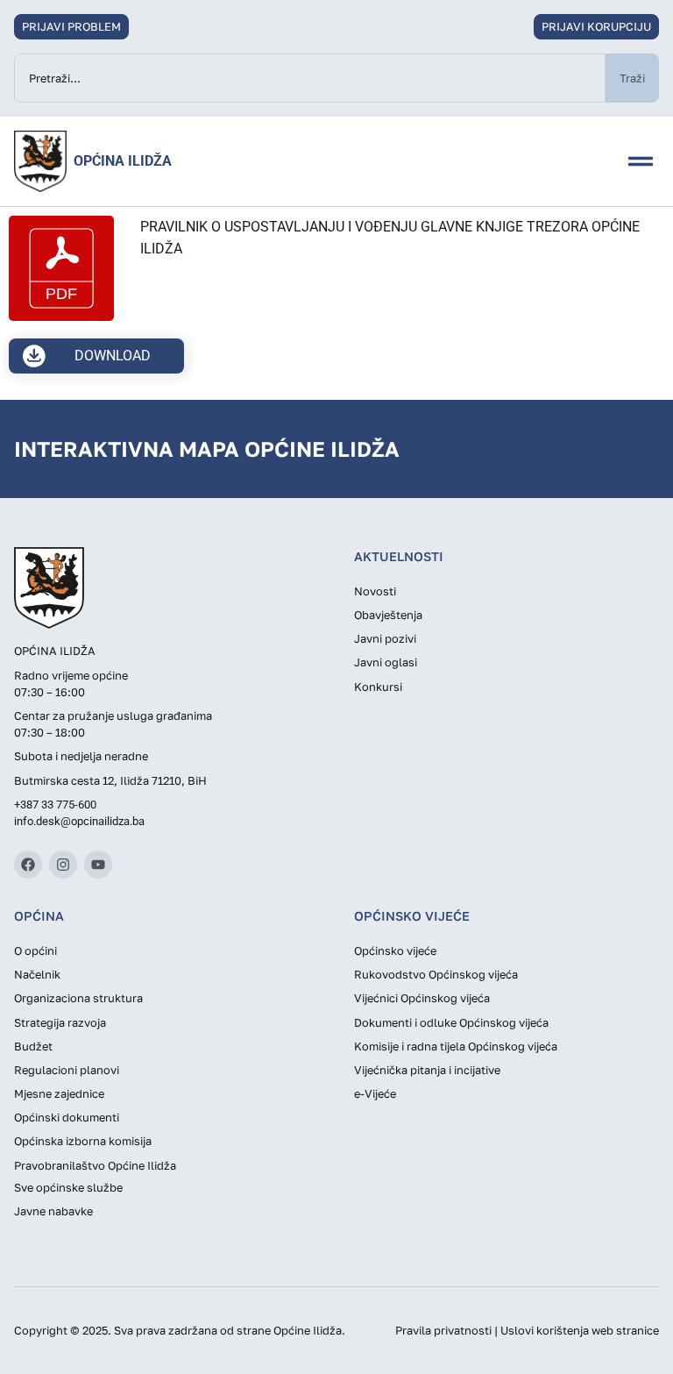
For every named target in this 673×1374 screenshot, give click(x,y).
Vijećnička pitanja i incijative (427, 1070)
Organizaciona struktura (78, 998)
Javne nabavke (53, 1211)
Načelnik (37, 974)
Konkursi (378, 687)
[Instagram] (63, 865)
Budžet (33, 1046)
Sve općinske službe (68, 1187)
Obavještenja (388, 615)
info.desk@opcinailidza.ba (79, 821)
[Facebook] (28, 865)
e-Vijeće (375, 1093)
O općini (35, 950)
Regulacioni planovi (66, 1070)
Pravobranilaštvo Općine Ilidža (95, 1165)
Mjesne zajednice (59, 1093)
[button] (640, 161)
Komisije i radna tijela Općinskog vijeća (455, 1046)
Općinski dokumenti (66, 1117)
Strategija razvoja (60, 1022)
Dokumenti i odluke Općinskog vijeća (451, 1022)
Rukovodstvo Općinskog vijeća (436, 974)
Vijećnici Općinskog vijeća (422, 998)
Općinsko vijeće (395, 950)
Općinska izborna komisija (83, 1141)
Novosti (375, 591)
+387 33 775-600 (55, 804)
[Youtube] (98, 865)
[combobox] (310, 78)
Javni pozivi (385, 638)
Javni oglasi (385, 662)
